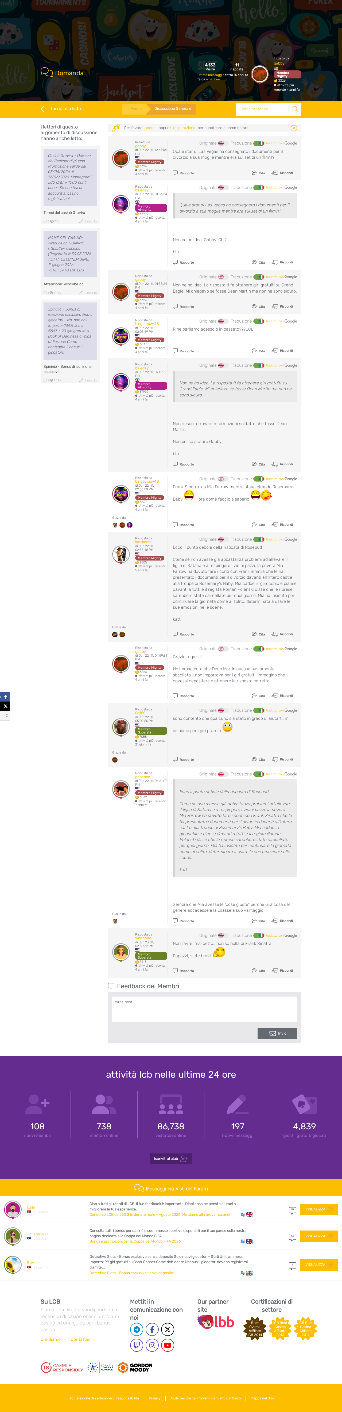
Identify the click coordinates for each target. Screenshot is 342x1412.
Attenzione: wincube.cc (64, 284)
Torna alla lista (65, 108)
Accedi (150, 128)
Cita (261, 173)
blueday (142, 190)
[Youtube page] (167, 1345)
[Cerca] (295, 109)
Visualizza (315, 1209)
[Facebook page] (152, 1329)
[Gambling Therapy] (135, 1367)
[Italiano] (258, 143)
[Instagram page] (152, 1345)
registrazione (184, 128)
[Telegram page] (136, 1329)
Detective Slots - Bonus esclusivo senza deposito (131, 1273)
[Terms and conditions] (62, 1367)
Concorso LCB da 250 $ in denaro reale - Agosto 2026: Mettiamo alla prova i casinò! (160, 1214)
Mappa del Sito (262, 1398)
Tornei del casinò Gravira (64, 212)
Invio (282, 1033)
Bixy (30, 1262)
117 (292, 1209)
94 (292, 1236)
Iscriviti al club (166, 1158)
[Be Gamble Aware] (100, 1367)
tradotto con (275, 143)
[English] (223, 143)
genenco (142, 777)
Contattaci (81, 1339)
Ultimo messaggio (211, 75)
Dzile (31, 1207)
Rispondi (286, 173)
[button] (246, 1214)
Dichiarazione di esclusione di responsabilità (103, 1398)
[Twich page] (136, 1345)
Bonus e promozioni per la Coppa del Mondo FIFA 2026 (135, 1241)
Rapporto (186, 173)
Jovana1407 (37, 1234)
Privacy (155, 1398)
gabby (279, 63)
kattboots (143, 542)
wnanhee (213, 79)
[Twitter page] (167, 1329)
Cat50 (140, 713)
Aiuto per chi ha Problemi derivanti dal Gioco (205, 1398)
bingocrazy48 (147, 323)
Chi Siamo (51, 1339)
